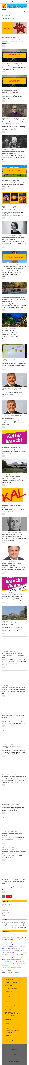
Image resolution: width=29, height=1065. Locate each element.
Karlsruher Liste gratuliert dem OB (12, 505)
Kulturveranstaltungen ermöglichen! (13, 594)
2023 (17, 922)
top (21, 178)
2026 (3, 922)
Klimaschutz (15, 948)
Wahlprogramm (9, 972)
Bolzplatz (23, 934)
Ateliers (16, 934)
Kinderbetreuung (9, 948)
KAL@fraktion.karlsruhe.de (15, 992)
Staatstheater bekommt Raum (11, 476)
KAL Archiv (7, 1025)
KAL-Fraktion (13, 149)
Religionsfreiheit (18, 959)
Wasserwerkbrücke (6, 974)
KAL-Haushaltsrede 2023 (9, 390)
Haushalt (14, 944)
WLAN (11, 974)
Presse (10, 235)
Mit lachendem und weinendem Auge (13, 361)
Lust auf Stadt (19, 954)
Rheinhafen (12, 961)
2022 (22, 922)
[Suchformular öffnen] (25, 11)
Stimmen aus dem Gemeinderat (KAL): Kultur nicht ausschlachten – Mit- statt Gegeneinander (13, 299)
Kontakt (14, 1052)
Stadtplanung (6, 967)
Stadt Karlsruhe (11, 965)
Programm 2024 (9, 1040)
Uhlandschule (4, 970)
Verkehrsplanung (13, 970)
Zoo (20, 974)
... (3, 46)
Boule (3, 935)
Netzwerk (7, 1039)
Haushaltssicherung (20, 944)
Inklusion (11, 946)
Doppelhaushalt (13, 937)
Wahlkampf (4, 972)
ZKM (19, 974)
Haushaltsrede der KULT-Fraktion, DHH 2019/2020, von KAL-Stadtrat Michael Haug (13, 881)
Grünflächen (17, 943)
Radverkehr (9, 959)
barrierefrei (20, 934)
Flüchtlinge (12, 941)
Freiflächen (4, 943)
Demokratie (19, 935)
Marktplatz (4, 956)
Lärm (23, 954)
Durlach (18, 937)
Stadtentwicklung (20, 963)
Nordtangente (13, 957)
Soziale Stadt (22, 961)
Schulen (15, 961)
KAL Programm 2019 (15, 803)
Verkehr (8, 970)
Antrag (13, 934)
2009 (13, 927)
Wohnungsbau (15, 974)
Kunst (24, 952)
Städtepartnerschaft (8, 969)
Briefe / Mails (16, 36)
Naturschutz (8, 957)
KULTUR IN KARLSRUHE (9, 330)
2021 (3, 924)
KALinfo (17, 118)
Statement (11, 592)
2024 (13, 922)
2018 (17, 924)
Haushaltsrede (14, 388)
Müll (13, 956)
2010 (8, 927)
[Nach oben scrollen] (26, 1062)
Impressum (7, 996)
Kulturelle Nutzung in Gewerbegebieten (14, 776)
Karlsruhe (17, 946)
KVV (25, 952)
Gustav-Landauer (23, 943)
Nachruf (3, 957)
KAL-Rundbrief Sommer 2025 (10, 180)
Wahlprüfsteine (15, 972)
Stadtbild (13, 963)
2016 (3, 925)
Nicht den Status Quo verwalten (12, 534)
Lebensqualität (9, 954)
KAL (14, 946)
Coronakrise (15, 935)
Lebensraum (15, 954)
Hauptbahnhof (9, 944)
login (14, 1054)
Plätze (22, 957)
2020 (8, 924)
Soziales (18, 961)
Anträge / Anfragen (19, 63)
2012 (21, 925)
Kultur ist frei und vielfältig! (10, 805)
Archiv (11, 36)
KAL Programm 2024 (14, 328)
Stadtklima (18, 965)
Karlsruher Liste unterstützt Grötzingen (14, 851)
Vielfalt (25, 970)
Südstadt (14, 969)
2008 (18, 927)
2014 (11, 925)
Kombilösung (5, 950)
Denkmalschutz (6, 937)
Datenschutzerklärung (10, 997)
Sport (3, 963)
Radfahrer (4, 959)
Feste (14, 939)
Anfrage (10, 934)
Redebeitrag (12, 264)
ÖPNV (23, 974)
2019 (13, 924)
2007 (22, 927)
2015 (7, 925)
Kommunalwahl (12, 950)
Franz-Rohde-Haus (18, 941)
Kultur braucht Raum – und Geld (11, 447)
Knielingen (20, 948)
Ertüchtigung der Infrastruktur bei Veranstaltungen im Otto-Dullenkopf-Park (13, 655)
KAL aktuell (7, 1022)
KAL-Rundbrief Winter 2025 (10, 37)
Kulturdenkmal (10, 952)
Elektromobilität (23, 937)
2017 (22, 924)
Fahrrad (11, 939)
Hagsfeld (4, 944)
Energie (4, 939)
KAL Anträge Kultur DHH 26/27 (11, 65)
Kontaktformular (9, 995)
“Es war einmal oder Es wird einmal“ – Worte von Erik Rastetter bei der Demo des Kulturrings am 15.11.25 (14, 122)
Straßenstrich (18, 967)
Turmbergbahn (20, 969)
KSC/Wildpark (19, 950)
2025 (8, 922)
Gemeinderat (10, 943)
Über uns (7, 1023)
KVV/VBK (4, 954)
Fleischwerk (17, 939)
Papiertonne (19, 957)
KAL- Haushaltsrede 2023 (9, 418)
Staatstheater (7, 963)
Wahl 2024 (7, 1042)
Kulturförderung (18, 952)
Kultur (4, 952)
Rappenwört (13, 959)
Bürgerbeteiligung (9, 935)
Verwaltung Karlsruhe (20, 970)
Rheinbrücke (6, 961)
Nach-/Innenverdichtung (20, 956)
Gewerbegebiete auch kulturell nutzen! (14, 687)
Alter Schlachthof (5, 934)
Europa (7, 939)
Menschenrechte (10, 956)
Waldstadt (20, 972)
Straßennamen (13, 967)
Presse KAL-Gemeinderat (18, 235)
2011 (3, 927)
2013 (16, 925)
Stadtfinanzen (5, 965)
